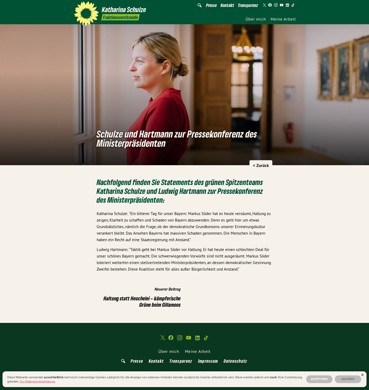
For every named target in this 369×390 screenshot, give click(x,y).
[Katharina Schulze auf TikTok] (293, 5)
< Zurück (261, 165)
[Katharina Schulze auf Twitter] (264, 5)
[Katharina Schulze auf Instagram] (276, 5)
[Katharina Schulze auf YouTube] (281, 5)
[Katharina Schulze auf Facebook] (270, 5)
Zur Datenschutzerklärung (37, 381)
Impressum (208, 361)
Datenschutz (235, 361)
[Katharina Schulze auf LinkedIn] (287, 5)
